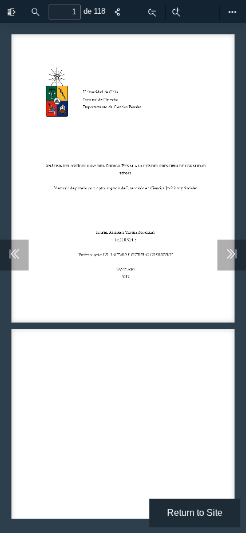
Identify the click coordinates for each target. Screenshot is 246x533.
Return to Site (195, 513)
